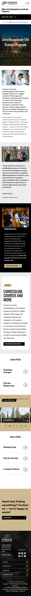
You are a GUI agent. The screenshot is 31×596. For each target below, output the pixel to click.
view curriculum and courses (13, 344)
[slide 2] (13, 426)
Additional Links (7, 17)
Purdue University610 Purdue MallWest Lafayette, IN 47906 (6, 548)
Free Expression (13, 589)
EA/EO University (16, 587)
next (25, 426)
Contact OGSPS (7, 517)
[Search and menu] (27, 3)
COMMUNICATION (8, 574)
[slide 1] (9, 426)
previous (6, 426)
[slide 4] (21, 426)
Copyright (6, 584)
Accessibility (7, 587)
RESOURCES (6, 570)
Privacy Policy (15, 591)
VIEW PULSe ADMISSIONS (12, 266)
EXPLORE (5, 562)
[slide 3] (17, 426)
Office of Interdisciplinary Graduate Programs (15, 10)
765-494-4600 (6, 555)
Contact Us (22, 591)
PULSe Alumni (8, 420)
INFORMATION (7, 566)
